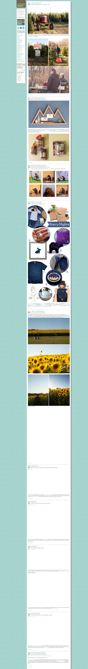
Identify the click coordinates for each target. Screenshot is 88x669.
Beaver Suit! (29, 168)
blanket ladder (58, 130)
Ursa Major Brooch (45, 305)
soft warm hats (46, 647)
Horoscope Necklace (57, 303)
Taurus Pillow (44, 304)
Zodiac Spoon (59, 305)
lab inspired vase (46, 130)
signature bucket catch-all (60, 660)
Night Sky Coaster (42, 303)
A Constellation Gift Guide (38, 203)
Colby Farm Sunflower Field (38, 313)
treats (18, 58)
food (18, 43)
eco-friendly (20, 40)
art (18, 34)
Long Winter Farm (19, 75)
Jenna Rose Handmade (31, 659)
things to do (20, 57)
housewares (20, 47)
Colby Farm (67, 314)
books (18, 36)
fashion (18, 41)
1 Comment (30, 665)
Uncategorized (20, 59)
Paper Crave (19, 78)
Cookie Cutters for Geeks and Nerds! (40, 503)
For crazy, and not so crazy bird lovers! (41, 615)
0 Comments (30, 94)
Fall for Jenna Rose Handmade (39, 654)
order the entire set (35, 496)
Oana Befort (19, 77)
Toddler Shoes (35, 305)
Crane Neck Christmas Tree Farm (38, 34)
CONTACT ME (20, 17)
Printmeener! (45, 539)
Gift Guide (19, 44)
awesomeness (20, 35)
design (18, 38)
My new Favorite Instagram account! (40, 167)
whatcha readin (20, 61)
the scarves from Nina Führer (37, 645)
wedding (19, 60)
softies (18, 56)
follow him (49, 168)
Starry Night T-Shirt (66, 304)
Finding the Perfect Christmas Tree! (40, 4)
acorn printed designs (61, 661)
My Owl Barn (19, 76)
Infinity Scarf (42, 306)
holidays (19, 46)
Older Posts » (30, 667)
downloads (19, 39)
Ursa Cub (53, 304)
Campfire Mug (31, 306)
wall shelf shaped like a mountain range (45, 131)
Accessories (20, 33)
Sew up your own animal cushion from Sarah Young (44, 467)
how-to (18, 48)
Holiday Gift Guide (21, 45)
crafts (18, 37)
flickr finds (19, 42)
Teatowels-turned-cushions (47, 494)
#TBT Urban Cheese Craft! (37, 548)
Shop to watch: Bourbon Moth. (39, 99)
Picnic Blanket (31, 303)
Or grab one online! (54, 608)
